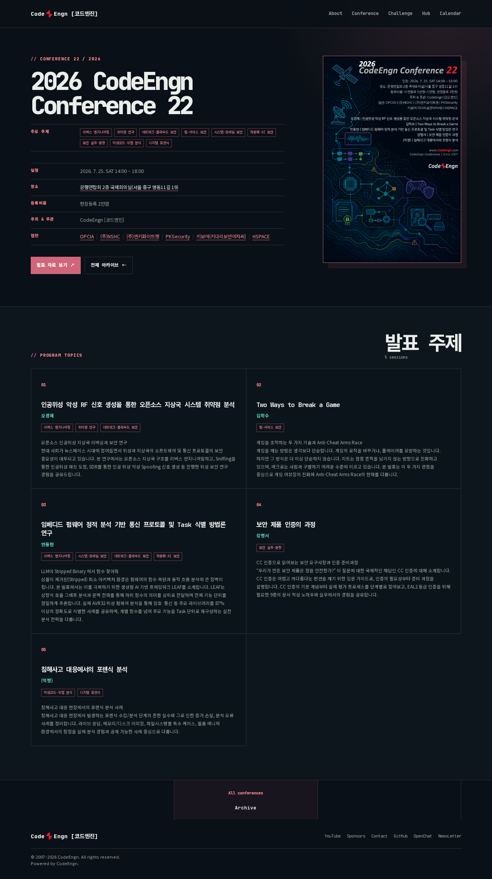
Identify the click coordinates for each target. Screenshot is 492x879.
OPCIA (87, 236)
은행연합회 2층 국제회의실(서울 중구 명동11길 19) (129, 187)
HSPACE (261, 236)
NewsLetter (449, 836)
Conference (365, 13)
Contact (379, 836)
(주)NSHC (110, 236)
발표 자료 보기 (55, 267)
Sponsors (356, 836)
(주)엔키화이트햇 (142, 236)
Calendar (450, 13)
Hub (426, 13)
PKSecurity (178, 236)
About (335, 13)
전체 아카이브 (108, 265)
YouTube (332, 836)
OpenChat (423, 836)
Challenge (400, 13)
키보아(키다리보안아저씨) (221, 236)
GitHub (400, 836)
